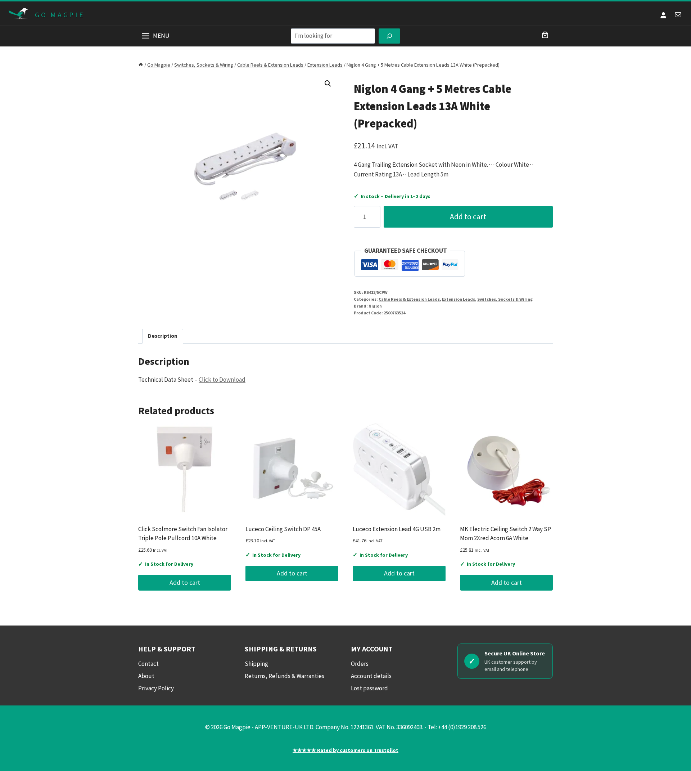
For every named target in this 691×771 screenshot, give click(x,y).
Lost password (369, 688)
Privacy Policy (156, 688)
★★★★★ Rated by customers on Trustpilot (345, 750)
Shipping (256, 664)
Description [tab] (162, 335)
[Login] (663, 15)
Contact (148, 664)
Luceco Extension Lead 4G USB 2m (397, 529)
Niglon (375, 306)
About (146, 676)
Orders (360, 664)
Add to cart (468, 216)
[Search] (389, 36)
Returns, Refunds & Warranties (284, 676)
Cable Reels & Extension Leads (409, 299)
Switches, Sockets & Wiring (505, 299)
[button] (327, 83)
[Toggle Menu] (145, 35)
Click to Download (222, 380)
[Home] (140, 65)
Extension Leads (458, 299)
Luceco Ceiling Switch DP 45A (283, 529)
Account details (371, 676)
